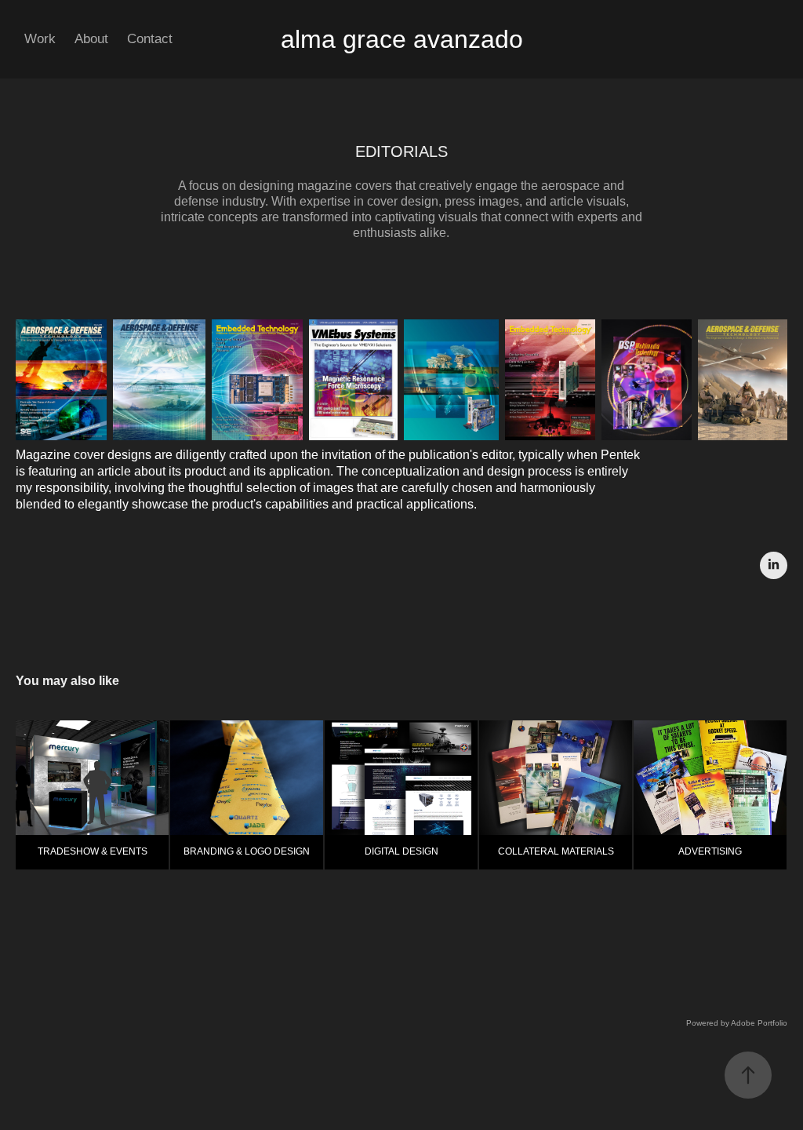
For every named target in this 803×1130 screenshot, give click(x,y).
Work (40, 38)
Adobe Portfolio (759, 1023)
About (91, 38)
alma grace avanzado (402, 39)
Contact (150, 38)
